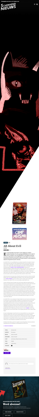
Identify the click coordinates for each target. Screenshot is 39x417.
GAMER (27, 308)
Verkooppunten (19, 411)
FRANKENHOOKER (20, 267)
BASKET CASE (13, 267)
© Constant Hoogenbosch (8, 325)
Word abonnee (8, 411)
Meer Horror (7, 352)
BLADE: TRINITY (9, 278)
